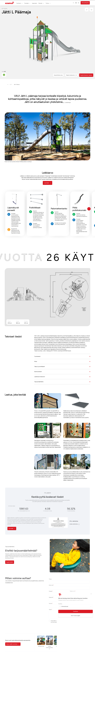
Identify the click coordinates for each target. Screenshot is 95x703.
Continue (75, 611)
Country (60, 603)
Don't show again (75, 615)
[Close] (91, 594)
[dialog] (47, 351)
